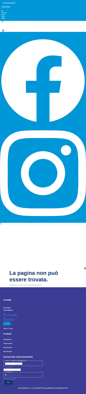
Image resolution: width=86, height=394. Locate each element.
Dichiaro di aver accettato (14, 375)
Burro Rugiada (7, 351)
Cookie (11, 328)
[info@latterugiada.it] (4, 312)
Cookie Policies (12, 378)
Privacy (5, 328)
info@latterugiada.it (10, 315)
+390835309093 (8, 320)
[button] (3, 30)
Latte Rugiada (7, 339)
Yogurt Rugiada (7, 343)
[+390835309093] (4, 317)
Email (8, 367)
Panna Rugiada (7, 347)
